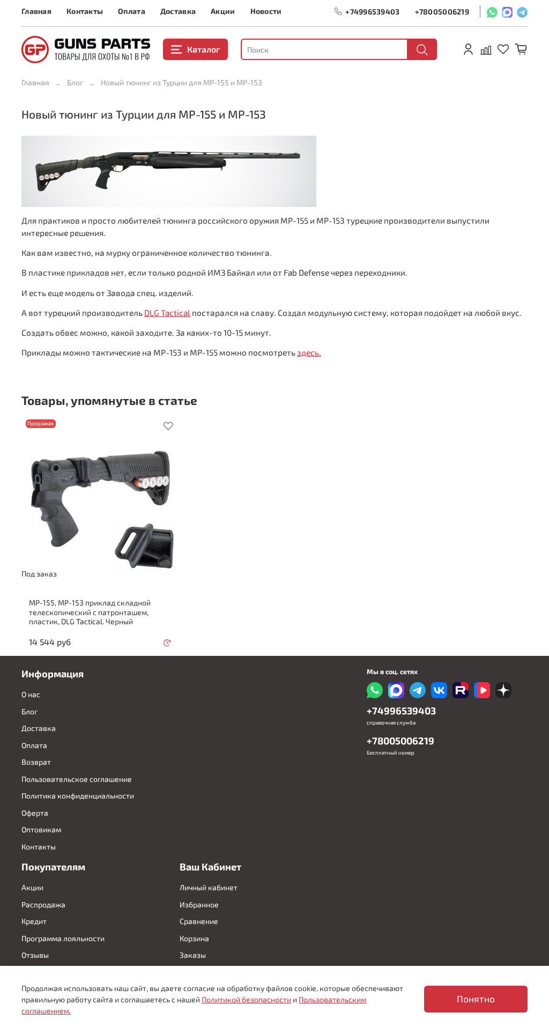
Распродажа (43, 904)
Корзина (194, 938)
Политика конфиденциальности (77, 795)
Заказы (193, 954)
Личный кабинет (209, 887)
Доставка (178, 11)
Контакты (84, 11)
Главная (36, 11)
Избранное (199, 904)
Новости (266, 11)
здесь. (309, 352)
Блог (75, 82)
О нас (30, 694)
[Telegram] (522, 11)
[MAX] (507, 11)
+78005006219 (442, 11)
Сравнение (199, 921)
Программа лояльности (63, 938)
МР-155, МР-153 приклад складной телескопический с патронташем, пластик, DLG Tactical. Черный (90, 612)
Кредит (34, 921)
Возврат (36, 761)
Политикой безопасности (246, 999)
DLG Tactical (167, 312)
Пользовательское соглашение (76, 779)
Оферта (34, 812)
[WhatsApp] (492, 11)
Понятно (476, 998)
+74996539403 (372, 11)
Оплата (131, 11)
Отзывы (35, 954)
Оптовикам (41, 829)
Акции (223, 11)
